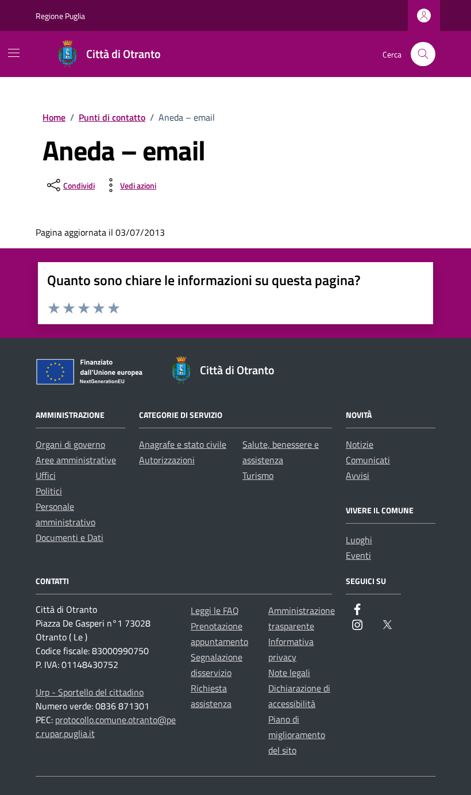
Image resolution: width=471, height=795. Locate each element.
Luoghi (359, 540)
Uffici (46, 475)
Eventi (358, 555)
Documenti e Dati (69, 537)
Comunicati (368, 460)
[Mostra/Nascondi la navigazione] (14, 53)
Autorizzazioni (167, 460)
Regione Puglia (60, 16)
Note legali (289, 672)
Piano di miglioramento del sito (296, 734)
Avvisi (357, 475)
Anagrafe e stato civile (182, 444)
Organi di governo (70, 444)
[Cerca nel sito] (423, 54)
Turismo (257, 475)
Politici (49, 491)
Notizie (359, 444)
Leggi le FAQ (215, 610)
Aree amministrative (76, 460)
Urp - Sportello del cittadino (90, 692)
